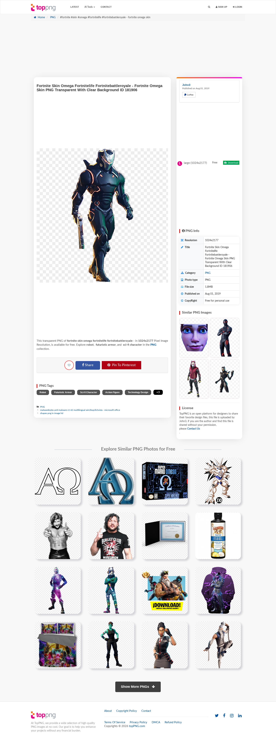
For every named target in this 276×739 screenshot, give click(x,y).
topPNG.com (137, 726)
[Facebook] (224, 716)
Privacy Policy (138, 722)
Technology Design (138, 392)
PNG (52, 17)
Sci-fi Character (88, 392)
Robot (43, 392)
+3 (158, 392)
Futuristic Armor (63, 392)
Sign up (222, 7)
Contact (106, 7)
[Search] (209, 7)
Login (238, 7)
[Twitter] (217, 716)
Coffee (189, 95)
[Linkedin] (240, 716)
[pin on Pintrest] (75, 462)
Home (41, 17)
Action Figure (112, 392)
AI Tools (88, 7)
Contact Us (193, 428)
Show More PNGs (135, 687)
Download (232, 163)
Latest (74, 7)
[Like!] (69, 365)
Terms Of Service (114, 722)
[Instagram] (232, 716)
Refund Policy (173, 722)
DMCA (156, 722)
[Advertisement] (138, 51)
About (108, 711)
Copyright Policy (126, 711)
